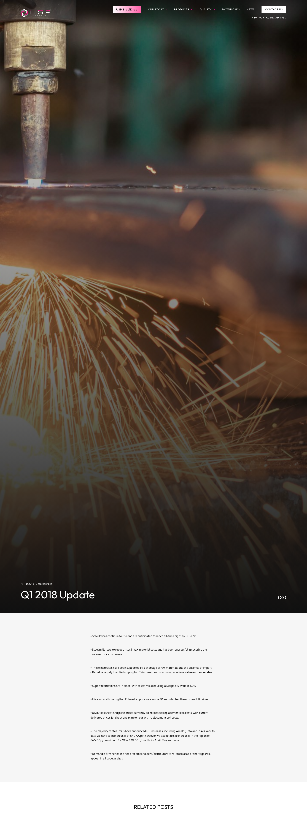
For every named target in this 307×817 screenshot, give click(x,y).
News (251, 9)
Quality (206, 9)
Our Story (156, 9)
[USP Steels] (35, 13)
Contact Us (274, 9)
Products (181, 9)
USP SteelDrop (127, 9)
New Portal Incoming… (269, 17)
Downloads (231, 9)
